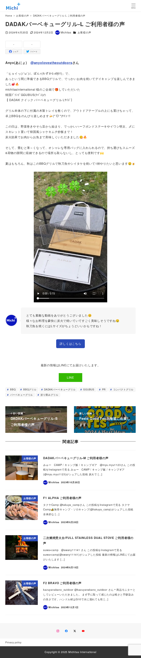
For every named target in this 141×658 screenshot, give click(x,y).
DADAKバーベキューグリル (59, 389)
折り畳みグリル (49, 394)
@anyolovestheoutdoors (51, 62)
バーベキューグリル (21, 394)
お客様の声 (84, 32)
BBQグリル (29, 389)
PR (103, 389)
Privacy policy (13, 642)
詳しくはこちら (70, 343)
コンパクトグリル (122, 389)
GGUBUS (88, 389)
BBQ (12, 389)
